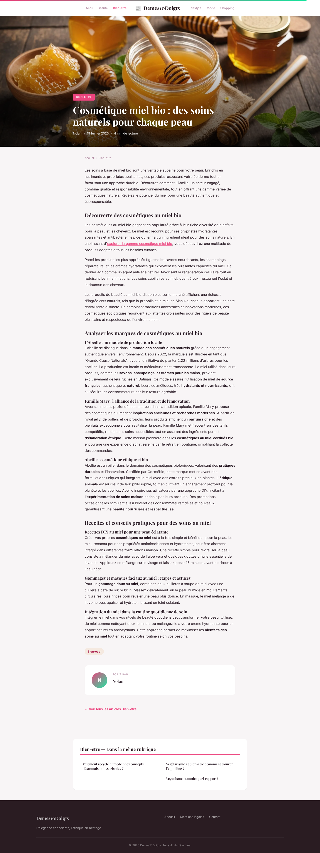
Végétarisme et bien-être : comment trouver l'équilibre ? (199, 766)
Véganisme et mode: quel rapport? (192, 778)
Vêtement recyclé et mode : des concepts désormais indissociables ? (113, 766)
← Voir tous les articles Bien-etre (110, 709)
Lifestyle (195, 8)
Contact (215, 817)
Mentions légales (192, 817)
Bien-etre (119, 8)
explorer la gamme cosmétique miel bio (139, 243)
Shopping (227, 8)
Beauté (103, 8)
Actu (89, 8)
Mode (211, 8)
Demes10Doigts (157, 7)
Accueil (89, 158)
